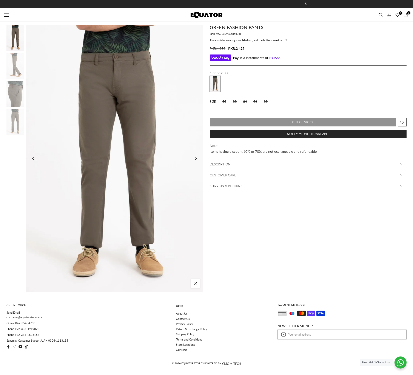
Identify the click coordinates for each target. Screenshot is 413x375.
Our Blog (181, 350)
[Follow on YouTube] (20, 346)
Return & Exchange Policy (191, 329)
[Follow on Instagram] (14, 346)
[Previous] (33, 158)
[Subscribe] (399, 334)
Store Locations (185, 344)
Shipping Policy (185, 334)
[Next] (195, 158)
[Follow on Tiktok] (26, 346)
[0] (397, 14)
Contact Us (183, 319)
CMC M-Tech (231, 364)
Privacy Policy (184, 324)
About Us (182, 313)
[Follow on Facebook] (8, 346)
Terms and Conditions (189, 339)
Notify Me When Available (308, 134)
